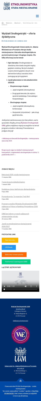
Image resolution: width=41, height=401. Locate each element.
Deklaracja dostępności (20, 321)
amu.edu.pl (20, 368)
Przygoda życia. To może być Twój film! (16, 196)
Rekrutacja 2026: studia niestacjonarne (16, 175)
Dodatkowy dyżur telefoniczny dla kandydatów (18, 189)
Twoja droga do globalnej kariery (13, 182)
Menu (37, 16)
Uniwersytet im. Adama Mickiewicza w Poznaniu (20, 366)
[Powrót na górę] (21, 381)
